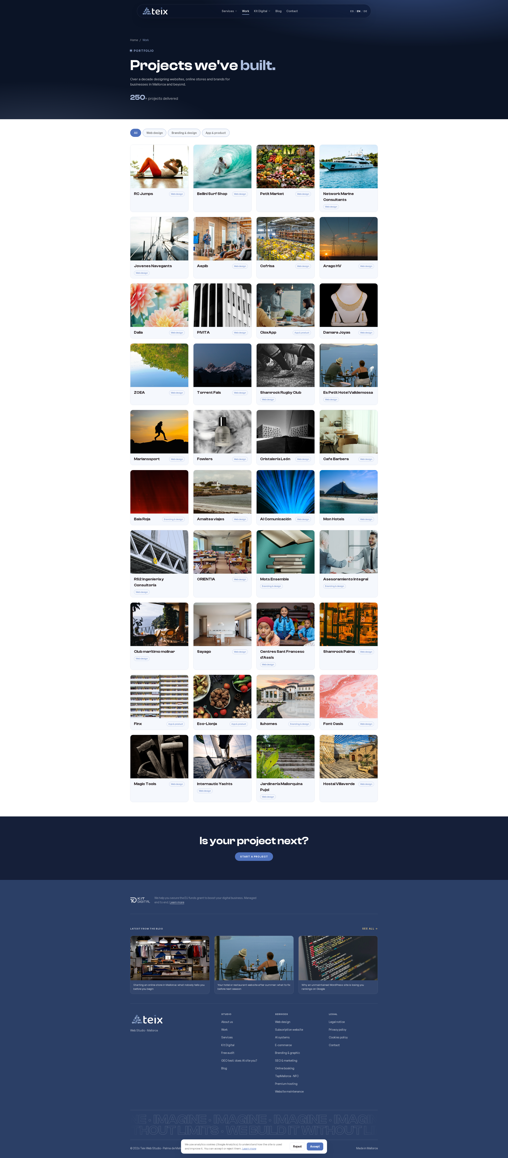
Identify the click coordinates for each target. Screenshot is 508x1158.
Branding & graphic (287, 1052)
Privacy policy (337, 1029)
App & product (216, 132)
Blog (278, 11)
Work (245, 11)
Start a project (254, 856)
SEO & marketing (286, 1060)
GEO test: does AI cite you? (239, 1060)
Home (134, 40)
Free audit (227, 1052)
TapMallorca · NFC (287, 1076)
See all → (370, 928)
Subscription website (289, 1029)
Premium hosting (286, 1083)
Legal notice (337, 1022)
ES (352, 11)
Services (228, 11)
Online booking (284, 1068)
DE (365, 11)
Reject (297, 1146)
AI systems (282, 1037)
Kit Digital (260, 11)
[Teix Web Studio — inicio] (155, 11)
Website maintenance (289, 1091)
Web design (154, 132)
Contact (292, 11)
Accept (315, 1146)
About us (227, 1022)
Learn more (177, 902)
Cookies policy (338, 1037)
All (136, 132)
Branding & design (184, 132)
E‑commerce (283, 1045)
